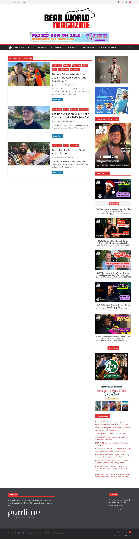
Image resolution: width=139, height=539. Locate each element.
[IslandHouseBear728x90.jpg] (69, 33)
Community (76, 66)
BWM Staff (70, 158)
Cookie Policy (127, 535)
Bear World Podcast (107, 47)
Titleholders (75, 70)
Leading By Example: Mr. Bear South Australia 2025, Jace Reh (71, 115)
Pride (54, 70)
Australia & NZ (89, 47)
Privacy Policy (117, 535)
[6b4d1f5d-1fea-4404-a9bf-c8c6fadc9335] (111, 58)
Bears (30, 47)
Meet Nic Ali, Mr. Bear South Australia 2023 (69, 151)
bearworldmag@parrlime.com (119, 510)
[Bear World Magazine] (10, 47)
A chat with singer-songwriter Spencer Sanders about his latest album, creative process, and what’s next (111, 468)
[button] (23, 47)
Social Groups (63, 70)
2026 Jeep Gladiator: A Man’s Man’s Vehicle (110, 433)
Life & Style (72, 47)
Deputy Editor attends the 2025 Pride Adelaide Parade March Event (69, 77)
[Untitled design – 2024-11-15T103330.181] (111, 88)
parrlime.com (40, 503)
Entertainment (56, 47)
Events (41, 47)
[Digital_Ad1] (111, 355)
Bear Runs (67, 66)
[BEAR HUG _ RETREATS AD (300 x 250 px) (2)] (111, 385)
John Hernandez (72, 121)
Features (18, 47)
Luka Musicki (73, 85)
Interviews (73, 109)
